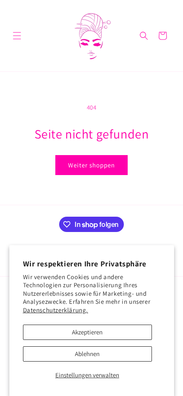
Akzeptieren (87, 332)
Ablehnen (87, 354)
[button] (17, 35)
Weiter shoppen (91, 165)
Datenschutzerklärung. (56, 310)
